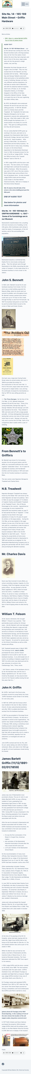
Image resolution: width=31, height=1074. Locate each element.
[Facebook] (3, 1064)
